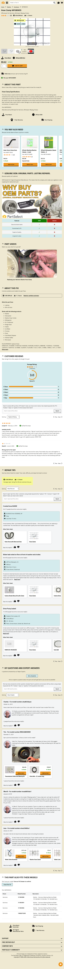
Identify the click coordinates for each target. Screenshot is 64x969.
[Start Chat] (60, 964)
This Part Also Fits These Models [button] (21, 877)
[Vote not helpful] (18, 546)
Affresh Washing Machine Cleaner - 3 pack (29, 151)
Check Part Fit (7, 884)
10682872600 (22, 913)
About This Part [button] (13, 84)
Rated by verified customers (31, 295)
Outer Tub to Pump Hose (10, 150)
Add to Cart (19, 66)
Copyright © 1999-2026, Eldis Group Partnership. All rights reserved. (32, 957)
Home (2, 7)
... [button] (16, 579)
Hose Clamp (32, 541)
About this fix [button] (12, 288)
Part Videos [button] (10, 243)
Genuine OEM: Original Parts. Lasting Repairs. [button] (27, 173)
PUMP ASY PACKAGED (11, 650)
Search (57, 411)
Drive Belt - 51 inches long (37, 776)
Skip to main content (32, 42)
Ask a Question (32, 676)
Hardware (16, 7)
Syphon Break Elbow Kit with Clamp (14, 596)
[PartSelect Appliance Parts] (3, 2)
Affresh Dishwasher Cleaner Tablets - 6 (48, 151)
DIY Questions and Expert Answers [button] (22, 668)
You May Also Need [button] (14, 129)
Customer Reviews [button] (14, 356)
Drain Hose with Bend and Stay (13, 541)
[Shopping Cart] (61, 3)
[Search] (54, 3)
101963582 (21, 908)
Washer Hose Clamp (35, 859)
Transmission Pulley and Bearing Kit (15, 776)
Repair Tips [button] (10, 470)
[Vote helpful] (15, 546)
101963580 (21, 897)
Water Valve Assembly (11, 859)
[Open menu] (6, 2)
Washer (9, 7)
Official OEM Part (20, 58)
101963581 (21, 902)
